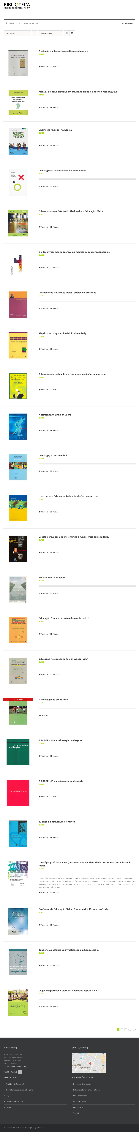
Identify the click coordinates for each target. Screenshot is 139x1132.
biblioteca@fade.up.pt (17, 1066)
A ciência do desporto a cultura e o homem (63, 51)
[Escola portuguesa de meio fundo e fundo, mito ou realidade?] (18, 548)
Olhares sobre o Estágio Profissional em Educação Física (71, 211)
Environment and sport (52, 577)
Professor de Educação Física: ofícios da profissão (67, 292)
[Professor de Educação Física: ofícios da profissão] (18, 304)
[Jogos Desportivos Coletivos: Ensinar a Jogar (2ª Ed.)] (18, 1002)
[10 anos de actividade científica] (18, 833)
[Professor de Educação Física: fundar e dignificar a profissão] (18, 921)
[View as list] (72, 33)
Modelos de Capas (80, 1096)
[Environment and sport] (18, 589)
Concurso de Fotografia (14, 1101)
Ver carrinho (128, 23)
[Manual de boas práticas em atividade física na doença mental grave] (18, 102)
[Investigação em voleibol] (18, 467)
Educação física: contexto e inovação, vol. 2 (64, 618)
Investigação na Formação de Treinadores (62, 170)
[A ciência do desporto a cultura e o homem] (18, 63)
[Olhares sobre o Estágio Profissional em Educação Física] (18, 223)
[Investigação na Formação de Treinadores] (18, 182)
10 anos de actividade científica (57, 821)
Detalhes (56, 67)
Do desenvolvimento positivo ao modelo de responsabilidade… (74, 252)
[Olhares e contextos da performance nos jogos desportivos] (18, 386)
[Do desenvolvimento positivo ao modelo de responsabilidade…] (18, 263)
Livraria (8, 1107)
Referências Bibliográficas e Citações (86, 1090)
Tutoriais (76, 1113)
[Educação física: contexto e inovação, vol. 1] (18, 670)
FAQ (7, 1096)
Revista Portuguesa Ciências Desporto (19, 1090)
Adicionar (44, 67)
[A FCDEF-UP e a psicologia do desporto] (18, 752)
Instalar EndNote (79, 1101)
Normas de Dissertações (82, 1084)
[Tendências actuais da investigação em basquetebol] (18, 961)
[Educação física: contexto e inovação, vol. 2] (18, 630)
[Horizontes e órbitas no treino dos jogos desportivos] (18, 508)
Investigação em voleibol (53, 455)
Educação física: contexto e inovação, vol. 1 (63, 659)
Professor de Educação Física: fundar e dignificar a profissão (73, 909)
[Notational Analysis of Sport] (18, 426)
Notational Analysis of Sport (55, 414)
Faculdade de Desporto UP (15, 1084)
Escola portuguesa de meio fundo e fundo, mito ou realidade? (74, 536)
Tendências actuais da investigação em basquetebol (69, 950)
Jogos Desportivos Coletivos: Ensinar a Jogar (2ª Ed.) (69, 990)
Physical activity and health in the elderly (62, 333)
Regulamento (78, 1107)
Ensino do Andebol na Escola (55, 129)
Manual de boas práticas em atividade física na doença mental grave (78, 91)
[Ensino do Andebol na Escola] (18, 141)
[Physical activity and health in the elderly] (18, 345)
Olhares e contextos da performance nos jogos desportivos (72, 374)
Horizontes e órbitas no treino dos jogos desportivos (68, 496)
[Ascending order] (34, 33)
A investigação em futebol (53, 699)
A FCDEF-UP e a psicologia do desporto (61, 740)
